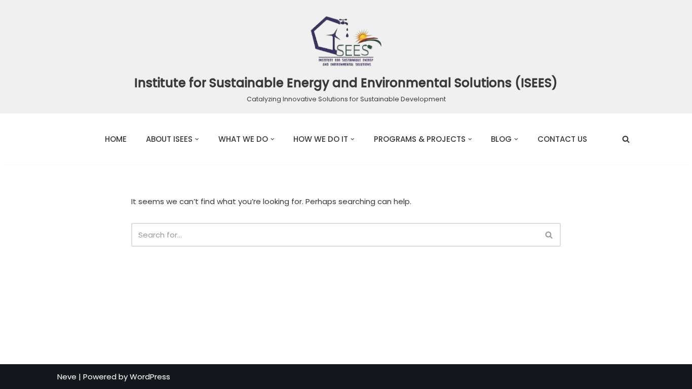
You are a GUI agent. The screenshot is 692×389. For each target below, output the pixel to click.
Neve (66, 376)
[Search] (626, 139)
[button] (197, 139)
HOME (116, 139)
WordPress (150, 376)
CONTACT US (562, 139)
